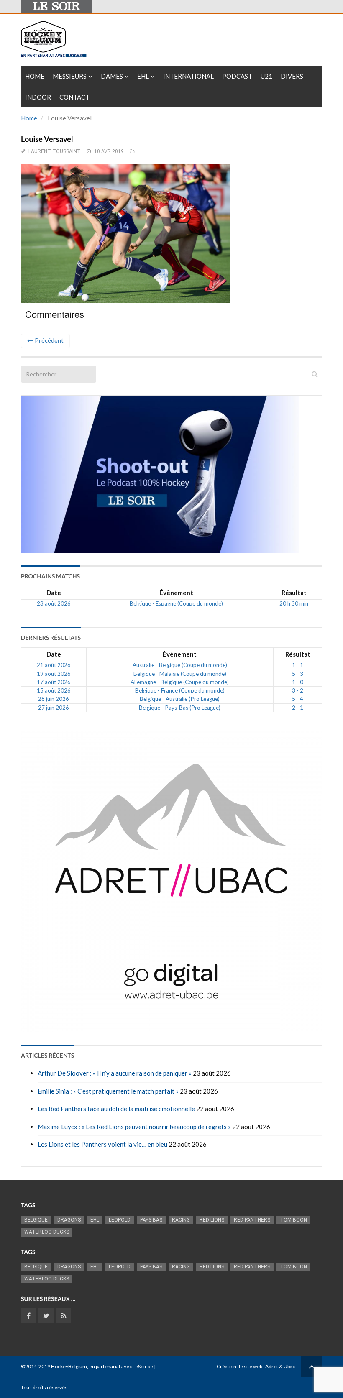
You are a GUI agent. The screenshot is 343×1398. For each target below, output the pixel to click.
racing (181, 1220)
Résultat (294, 592)
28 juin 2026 (53, 698)
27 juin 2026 (53, 707)
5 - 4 (297, 698)
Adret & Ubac (280, 1366)
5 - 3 (297, 673)
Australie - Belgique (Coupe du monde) (180, 665)
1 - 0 (297, 682)
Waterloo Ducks (46, 1232)
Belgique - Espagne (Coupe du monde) (176, 603)
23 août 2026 (54, 603)
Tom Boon (293, 1220)
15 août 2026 (54, 690)
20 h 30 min (293, 603)
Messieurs (70, 76)
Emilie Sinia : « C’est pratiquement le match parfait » (108, 1091)
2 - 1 (297, 707)
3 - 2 (297, 690)
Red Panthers (252, 1220)
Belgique (36, 1220)
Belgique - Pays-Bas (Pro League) (179, 707)
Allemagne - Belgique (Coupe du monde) (180, 682)
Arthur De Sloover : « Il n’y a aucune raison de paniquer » (115, 1073)
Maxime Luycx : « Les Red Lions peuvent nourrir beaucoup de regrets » (134, 1126)
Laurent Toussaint (54, 151)
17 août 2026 (54, 682)
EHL (143, 76)
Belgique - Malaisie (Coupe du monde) (179, 673)
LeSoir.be (143, 1366)
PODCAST (237, 76)
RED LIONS (212, 1220)
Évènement (176, 592)
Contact (74, 97)
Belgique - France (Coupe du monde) (180, 690)
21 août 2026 (54, 665)
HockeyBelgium (69, 1366)
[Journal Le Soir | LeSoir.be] (56, 6)
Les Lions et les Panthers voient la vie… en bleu (102, 1144)
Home (34, 76)
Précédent (48, 340)
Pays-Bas (151, 1220)
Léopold (120, 1220)
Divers (292, 76)
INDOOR (38, 97)
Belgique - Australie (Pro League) (180, 698)
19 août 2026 (54, 673)
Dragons (69, 1220)
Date (53, 592)
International (188, 76)
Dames (112, 76)
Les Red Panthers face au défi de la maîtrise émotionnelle (116, 1108)
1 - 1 (297, 665)
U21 (266, 76)
